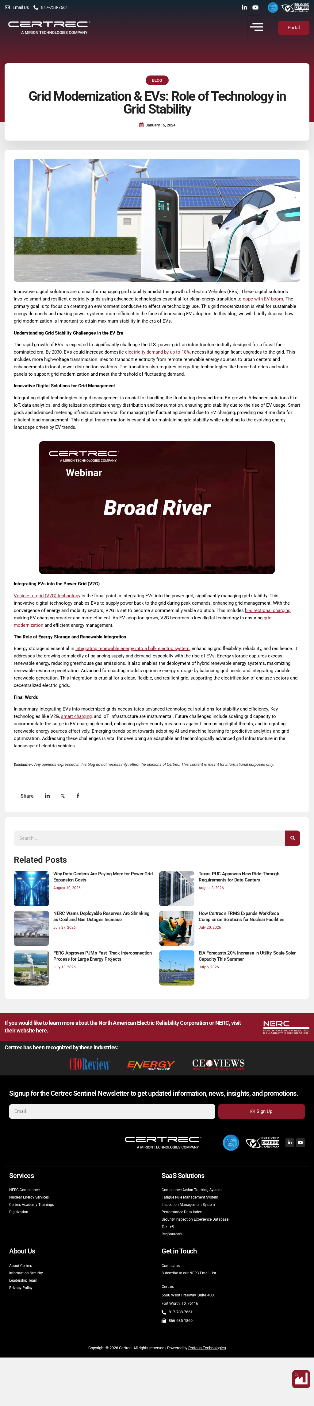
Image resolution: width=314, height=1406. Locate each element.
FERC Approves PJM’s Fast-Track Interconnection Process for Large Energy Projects (102, 956)
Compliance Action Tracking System (192, 1190)
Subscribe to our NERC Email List (189, 1273)
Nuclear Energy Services (29, 1197)
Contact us (171, 1266)
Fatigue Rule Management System (190, 1197)
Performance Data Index (182, 1212)
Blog (157, 80)
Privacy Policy (21, 1288)
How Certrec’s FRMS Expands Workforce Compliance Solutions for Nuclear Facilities (241, 916)
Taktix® (168, 1227)
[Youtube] (255, 7)
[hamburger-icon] (254, 27)
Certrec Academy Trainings (31, 1205)
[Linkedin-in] (244, 7)
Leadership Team (23, 1280)
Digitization (18, 1212)
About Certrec (20, 1266)
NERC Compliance (24, 1190)
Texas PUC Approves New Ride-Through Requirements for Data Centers (239, 877)
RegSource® (172, 1234)
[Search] (292, 838)
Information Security (26, 1273)
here (41, 1031)
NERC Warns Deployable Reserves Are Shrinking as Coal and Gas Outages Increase (101, 916)
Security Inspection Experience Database (195, 1219)
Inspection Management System (188, 1205)
